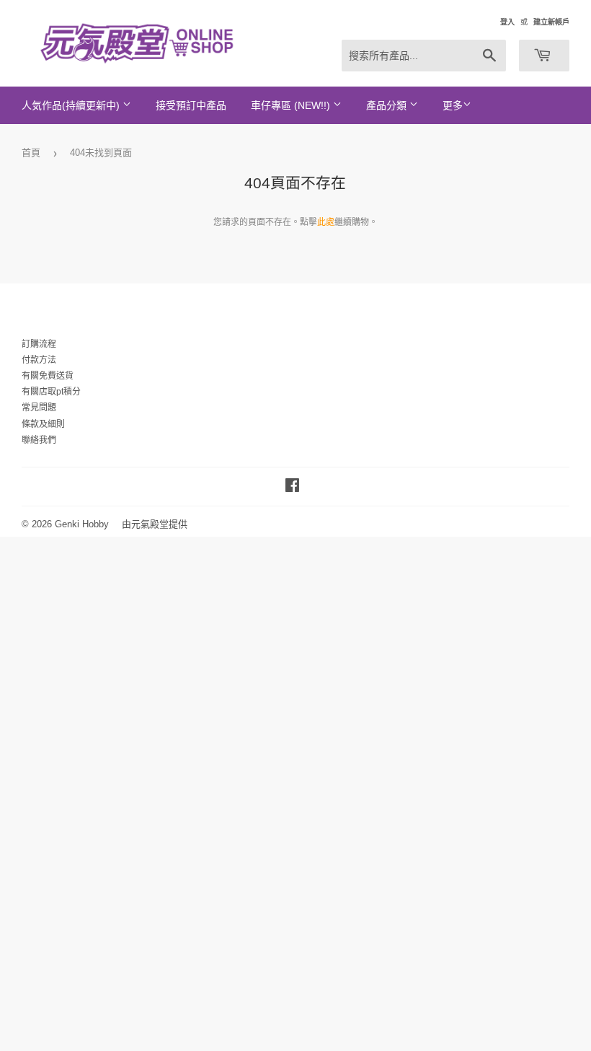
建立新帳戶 (551, 22)
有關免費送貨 (48, 376)
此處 (325, 222)
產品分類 (387, 105)
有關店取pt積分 (51, 392)
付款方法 (39, 360)
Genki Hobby (82, 524)
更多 (453, 105)
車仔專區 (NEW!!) (292, 105)
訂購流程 (39, 344)
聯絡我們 (39, 440)
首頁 (31, 152)
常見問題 (39, 408)
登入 (507, 22)
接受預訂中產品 (191, 105)
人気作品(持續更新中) (72, 105)
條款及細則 (43, 424)
